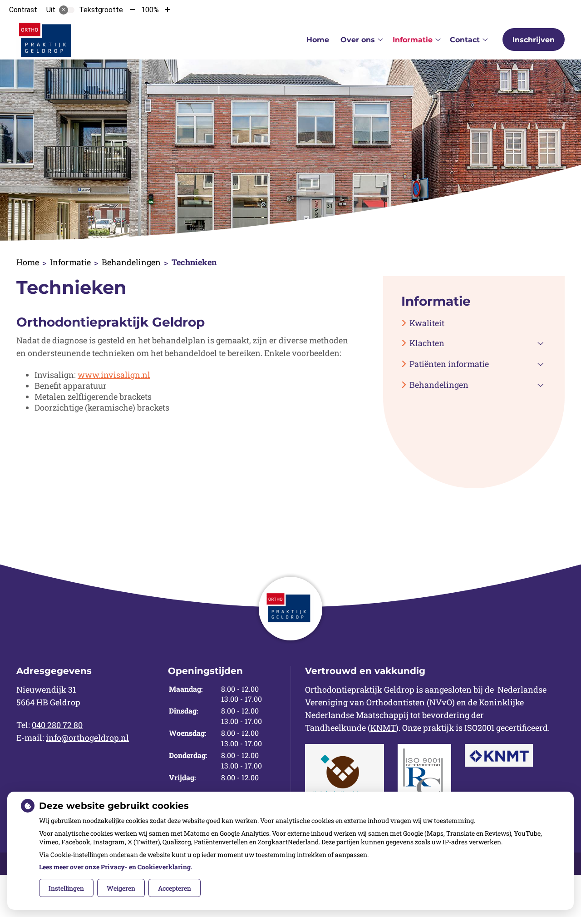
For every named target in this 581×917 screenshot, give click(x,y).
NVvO (440, 702)
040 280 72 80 (57, 724)
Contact (465, 39)
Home (317, 39)
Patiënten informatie (449, 363)
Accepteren (174, 888)
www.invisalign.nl (114, 374)
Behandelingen (131, 262)
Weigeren (121, 888)
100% (150, 9)
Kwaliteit (426, 322)
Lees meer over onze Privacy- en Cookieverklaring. (115, 866)
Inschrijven (533, 39)
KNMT (383, 727)
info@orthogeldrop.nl (87, 737)
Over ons (357, 39)
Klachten (426, 342)
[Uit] (66, 10)
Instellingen (66, 888)
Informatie (413, 39)
